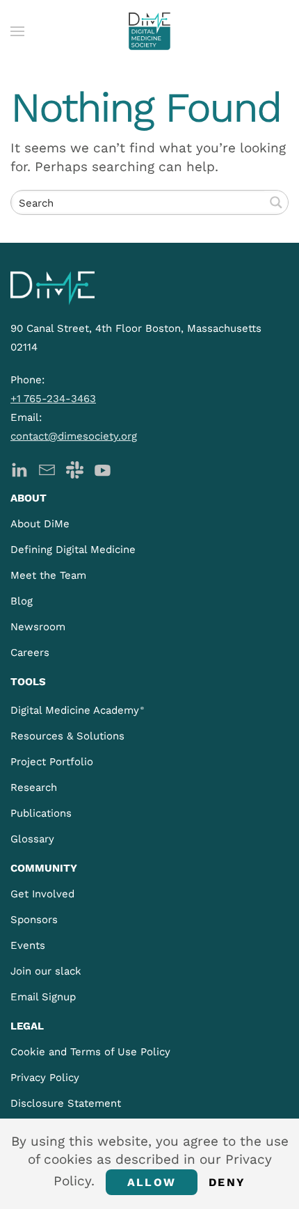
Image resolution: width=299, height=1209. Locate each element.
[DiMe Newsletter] (47, 469)
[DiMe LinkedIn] (19, 469)
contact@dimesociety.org (73, 436)
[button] (17, 31)
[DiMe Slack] (74, 469)
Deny (227, 1182)
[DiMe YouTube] (102, 469)
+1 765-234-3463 (53, 398)
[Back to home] (149, 31)
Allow (151, 1182)
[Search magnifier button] (276, 202)
